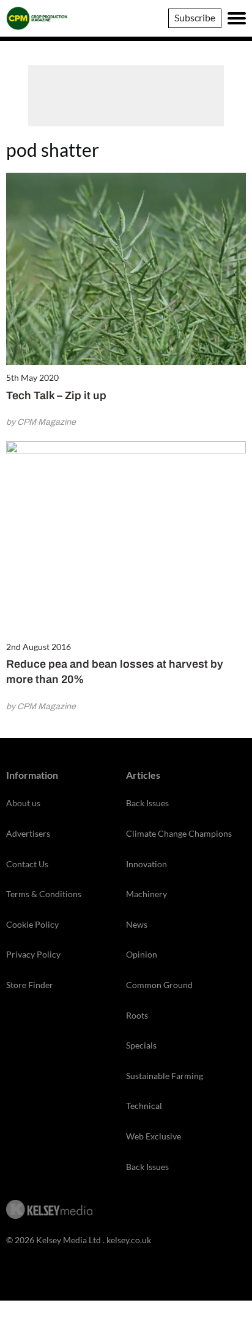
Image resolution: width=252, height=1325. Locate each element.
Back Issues (147, 803)
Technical (144, 1105)
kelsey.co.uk (128, 1240)
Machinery (146, 894)
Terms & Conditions (43, 894)
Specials (141, 1045)
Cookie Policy (32, 924)
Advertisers (28, 833)
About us (23, 803)
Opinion (141, 954)
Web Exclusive (153, 1136)
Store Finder (29, 985)
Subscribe (194, 17)
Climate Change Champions (179, 833)
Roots (137, 1015)
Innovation (146, 864)
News (136, 924)
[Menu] (237, 18)
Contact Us (27, 864)
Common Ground (159, 985)
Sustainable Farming (164, 1075)
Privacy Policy (33, 954)
